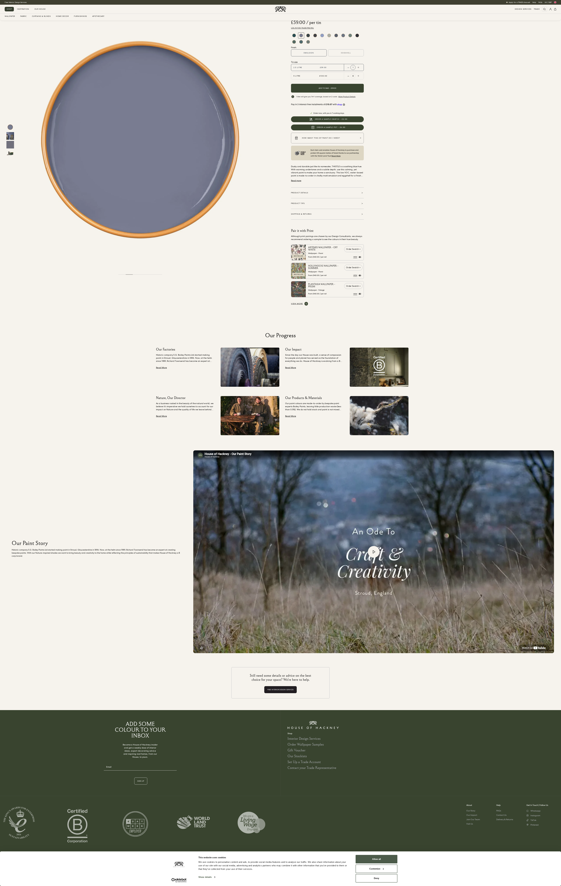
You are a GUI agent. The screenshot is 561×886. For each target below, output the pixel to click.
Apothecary (98, 16)
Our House (40, 9)
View (355, 257)
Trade (537, 9)
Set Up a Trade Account (304, 762)
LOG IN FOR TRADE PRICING (302, 28)
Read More (336, 156)
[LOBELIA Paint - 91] (301, 41)
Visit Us (469, 823)
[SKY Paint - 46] (343, 35)
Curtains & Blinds (41, 16)
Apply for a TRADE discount (519, 2)
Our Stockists (297, 756)
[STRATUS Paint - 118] (308, 41)
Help (534, 2)
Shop (9, 9)
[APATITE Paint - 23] (308, 35)
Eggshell (346, 53)
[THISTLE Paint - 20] (301, 35)
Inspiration (23, 9)
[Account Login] (550, 9)
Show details (205, 877)
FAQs (540, 2)
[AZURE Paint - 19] (322, 35)
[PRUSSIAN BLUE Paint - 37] (315, 35)
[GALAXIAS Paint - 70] (357, 35)
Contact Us (501, 815)
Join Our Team (473, 819)
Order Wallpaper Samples (306, 744)
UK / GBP (548, 2)
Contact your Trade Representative (312, 768)
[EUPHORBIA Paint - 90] (294, 41)
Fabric (23, 16)
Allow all (376, 859)
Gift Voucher (296, 750)
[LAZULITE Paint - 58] (350, 35)
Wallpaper (10, 16)
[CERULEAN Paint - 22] (294, 35)
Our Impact (471, 815)
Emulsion (309, 53)
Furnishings (80, 16)
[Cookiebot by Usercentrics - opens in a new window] (179, 880)
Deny (376, 878)
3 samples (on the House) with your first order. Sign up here (28, 2)
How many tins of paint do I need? (321, 138)
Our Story (470, 810)
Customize (374, 868)
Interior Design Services (304, 738)
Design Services (523, 9)
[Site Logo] (280, 9)
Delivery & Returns (504, 819)
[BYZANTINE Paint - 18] (329, 35)
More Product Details (346, 97)
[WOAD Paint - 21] (336, 35)
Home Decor (62, 16)
